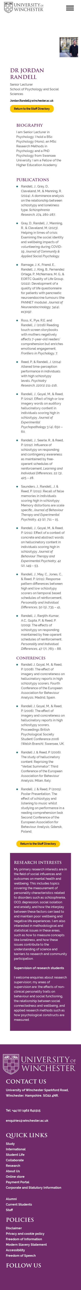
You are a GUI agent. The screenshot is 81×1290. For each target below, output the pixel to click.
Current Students (19, 1204)
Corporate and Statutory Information (33, 1188)
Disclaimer (14, 1228)
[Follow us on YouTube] (13, 1275)
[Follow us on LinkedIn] (15, 1275)
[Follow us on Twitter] (9, 1275)
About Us (13, 1171)
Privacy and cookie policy (25, 1234)
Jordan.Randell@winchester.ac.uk (31, 100)
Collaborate (15, 1160)
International (16, 1149)
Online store (15, 1177)
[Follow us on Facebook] (7, 1275)
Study (10, 1144)
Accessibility (15, 1250)
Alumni (11, 1199)
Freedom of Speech (21, 1255)
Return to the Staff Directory (32, 108)
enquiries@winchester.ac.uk (27, 1121)
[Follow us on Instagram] (11, 1275)
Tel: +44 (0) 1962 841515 (23, 1110)
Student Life (15, 1155)
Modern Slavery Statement (26, 1245)
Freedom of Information (24, 1239)
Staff (9, 1210)
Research (13, 1166)
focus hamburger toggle (70, 8)
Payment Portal (17, 1182)
